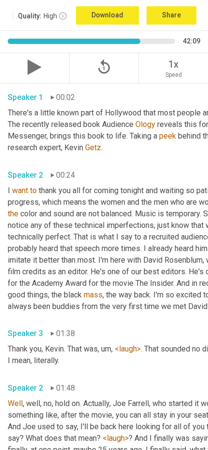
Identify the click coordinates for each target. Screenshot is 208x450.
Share (171, 15)
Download (107, 15)
